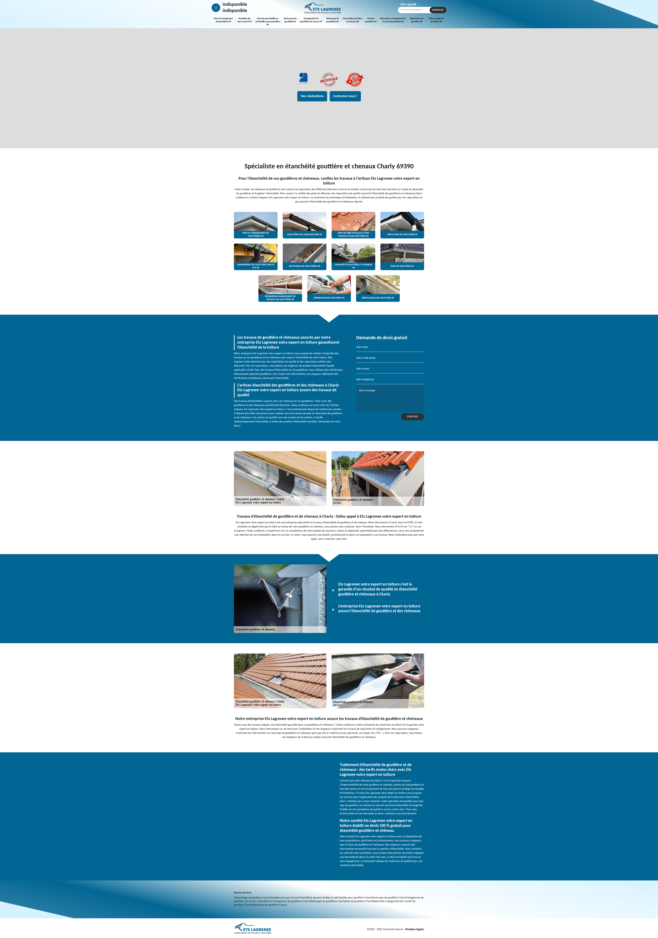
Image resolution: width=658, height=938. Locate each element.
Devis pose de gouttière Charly (389, 897)
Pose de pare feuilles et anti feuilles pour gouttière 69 (267, 21)
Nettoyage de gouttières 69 (332, 20)
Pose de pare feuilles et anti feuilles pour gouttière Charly (339, 897)
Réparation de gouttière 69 (416, 20)
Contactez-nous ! (345, 96)
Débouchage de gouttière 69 (436, 20)
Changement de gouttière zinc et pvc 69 (311, 20)
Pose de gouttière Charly (359, 901)
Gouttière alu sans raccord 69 (244, 20)
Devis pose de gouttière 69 (290, 20)
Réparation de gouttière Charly (269, 905)
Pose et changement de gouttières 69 (223, 20)
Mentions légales (414, 929)
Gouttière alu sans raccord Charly (288, 897)
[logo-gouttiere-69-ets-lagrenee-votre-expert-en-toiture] (322, 7)
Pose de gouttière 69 (370, 20)
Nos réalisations (312, 96)
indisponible (235, 4)
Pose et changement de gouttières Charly (287, 901)
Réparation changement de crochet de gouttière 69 (393, 20)
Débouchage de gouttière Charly (252, 897)
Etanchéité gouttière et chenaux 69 (352, 20)
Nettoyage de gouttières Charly (327, 901)
